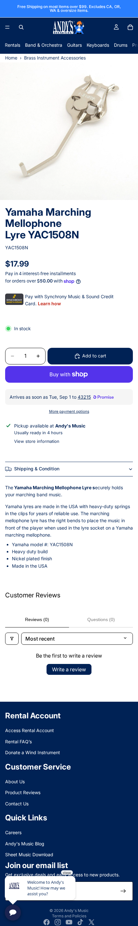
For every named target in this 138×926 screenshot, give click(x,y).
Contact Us (17, 803)
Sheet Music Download (29, 854)
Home (11, 57)
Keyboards (98, 45)
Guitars (74, 45)
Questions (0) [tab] (101, 619)
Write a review (69, 669)
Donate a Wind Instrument (32, 752)
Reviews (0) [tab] (37, 619)
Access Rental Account (29, 730)
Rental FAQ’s (18, 741)
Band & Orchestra (43, 45)
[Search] (21, 27)
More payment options (69, 411)
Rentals (12, 45)
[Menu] (7, 27)
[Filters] (12, 639)
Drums (120, 45)
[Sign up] (123, 891)
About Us (15, 781)
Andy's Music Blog (24, 843)
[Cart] (130, 27)
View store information (36, 441)
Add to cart (94, 355)
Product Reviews (22, 792)
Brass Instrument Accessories (55, 57)
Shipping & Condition (36, 468)
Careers (13, 832)
